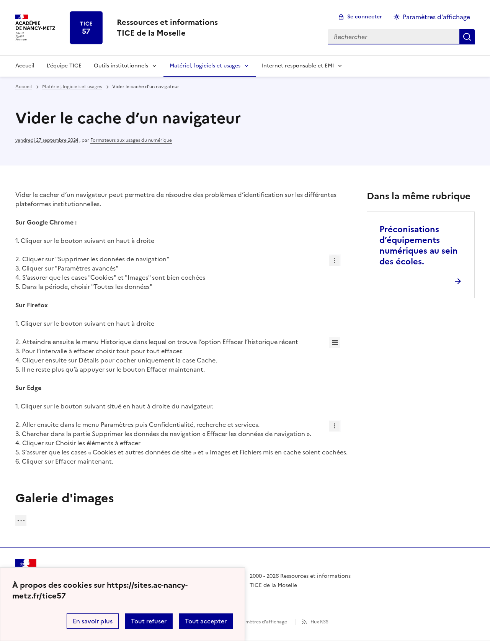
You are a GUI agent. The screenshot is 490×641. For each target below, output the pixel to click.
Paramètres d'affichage (436, 16)
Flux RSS (319, 621)
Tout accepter (206, 621)
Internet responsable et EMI (298, 66)
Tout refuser (149, 621)
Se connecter (364, 17)
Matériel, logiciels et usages (205, 66)
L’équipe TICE (64, 66)
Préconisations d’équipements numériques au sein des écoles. (418, 245)
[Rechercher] (467, 36)
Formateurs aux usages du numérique (131, 140)
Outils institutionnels (121, 66)
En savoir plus (93, 621)
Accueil (24, 66)
